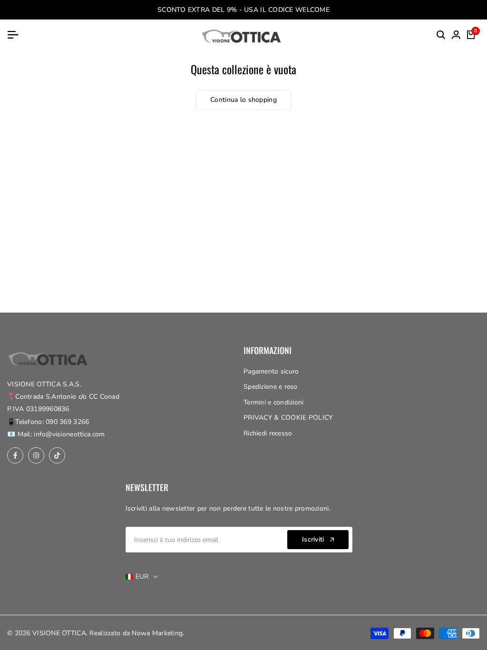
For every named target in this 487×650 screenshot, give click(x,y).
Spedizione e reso (271, 386)
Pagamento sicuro (271, 371)
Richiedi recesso (268, 433)
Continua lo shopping (243, 99)
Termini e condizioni (274, 402)
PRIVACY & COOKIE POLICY (288, 417)
